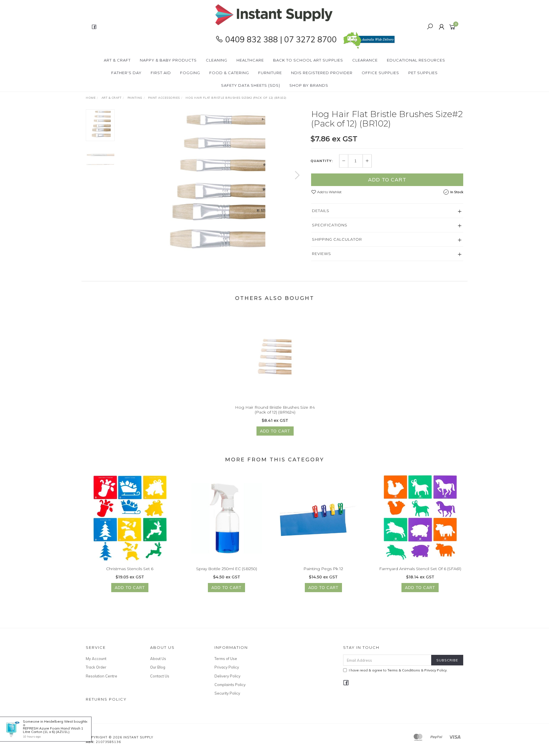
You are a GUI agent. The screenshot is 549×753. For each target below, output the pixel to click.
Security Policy (227, 693)
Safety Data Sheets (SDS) (250, 85)
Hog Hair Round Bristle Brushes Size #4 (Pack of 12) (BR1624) (275, 410)
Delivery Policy (227, 676)
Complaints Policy (230, 684)
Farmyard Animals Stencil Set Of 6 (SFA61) (420, 568)
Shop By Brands (308, 85)
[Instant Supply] (274, 14)
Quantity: (322, 161)
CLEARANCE (365, 60)
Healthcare (250, 60)
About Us (158, 658)
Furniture (270, 72)
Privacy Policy (226, 667)
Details (320, 210)
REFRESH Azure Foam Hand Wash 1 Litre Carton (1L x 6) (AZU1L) (53, 730)
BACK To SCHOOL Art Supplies (308, 60)
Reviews (321, 253)
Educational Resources (416, 60)
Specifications (329, 225)
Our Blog (157, 667)
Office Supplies (380, 72)
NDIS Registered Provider (322, 72)
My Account (96, 658)
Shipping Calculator (337, 239)
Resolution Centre (101, 676)
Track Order (96, 667)
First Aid (161, 72)
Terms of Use (225, 658)
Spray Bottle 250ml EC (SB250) (226, 568)
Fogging (190, 72)
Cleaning (216, 60)
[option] (212, 180)
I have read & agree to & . (398, 670)
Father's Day (126, 72)
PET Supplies (423, 72)
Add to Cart (387, 179)
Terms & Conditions (403, 670)
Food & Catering (229, 72)
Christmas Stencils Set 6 (129, 568)
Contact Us (159, 676)
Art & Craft (117, 60)
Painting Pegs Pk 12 (323, 568)
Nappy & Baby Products (168, 60)
